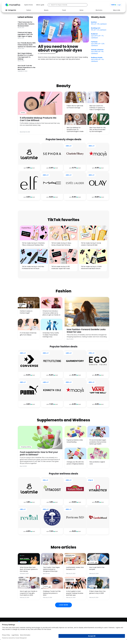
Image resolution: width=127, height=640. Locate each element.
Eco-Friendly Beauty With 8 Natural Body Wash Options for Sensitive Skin (27, 45)
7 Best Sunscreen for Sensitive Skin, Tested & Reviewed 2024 (26, 24)
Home (81, 10)
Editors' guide (40, 5)
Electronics (99, 10)
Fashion (28, 10)
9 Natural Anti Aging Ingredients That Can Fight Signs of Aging (25, 34)
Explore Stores (28, 5)
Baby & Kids (116, 10)
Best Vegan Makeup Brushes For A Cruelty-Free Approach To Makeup (26, 56)
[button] (63, 605)
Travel (64, 10)
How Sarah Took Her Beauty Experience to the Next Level (26, 67)
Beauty (46, 10)
